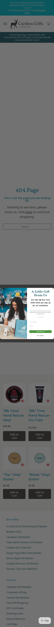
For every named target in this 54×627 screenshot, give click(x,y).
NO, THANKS (40, 335)
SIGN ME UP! (40, 331)
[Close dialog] (52, 289)
